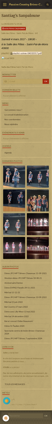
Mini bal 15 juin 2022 (13, 302)
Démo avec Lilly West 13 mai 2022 (19, 311)
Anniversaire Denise (13, 283)
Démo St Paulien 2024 (14, 326)
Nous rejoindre (11, 124)
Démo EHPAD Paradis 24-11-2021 (19, 287)
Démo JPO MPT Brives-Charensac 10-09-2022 (25, 297)
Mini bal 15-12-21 (12, 292)
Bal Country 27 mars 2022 (16, 307)
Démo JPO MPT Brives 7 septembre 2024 (23, 338)
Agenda (8, 152)
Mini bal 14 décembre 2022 (16, 316)
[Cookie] (6, 418)
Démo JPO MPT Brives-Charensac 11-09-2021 (25, 273)
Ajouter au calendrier (14, 28)
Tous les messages (15, 384)
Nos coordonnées (12, 119)
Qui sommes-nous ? (13, 110)
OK (45, 81)
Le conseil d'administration (16, 114)
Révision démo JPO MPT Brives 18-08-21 (23, 278)
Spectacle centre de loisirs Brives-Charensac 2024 (24, 332)
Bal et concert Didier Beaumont (18, 321)
